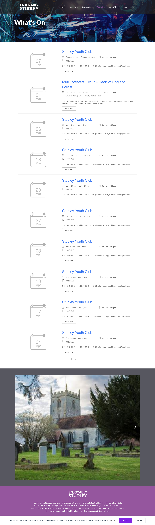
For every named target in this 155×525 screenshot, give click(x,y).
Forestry (87, 96)
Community (87, 7)
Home (62, 7)
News (125, 7)
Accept (125, 520)
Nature (93, 96)
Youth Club (70, 60)
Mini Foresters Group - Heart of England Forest (93, 84)
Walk (99, 96)
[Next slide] (135, 427)
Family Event (78, 96)
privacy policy (111, 520)
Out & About (114, 7)
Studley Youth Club (77, 51)
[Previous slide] (19, 427)
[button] (133, 7)
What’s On (100, 7)
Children (69, 96)
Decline (139, 520)
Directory (74, 7)
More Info (69, 71)
